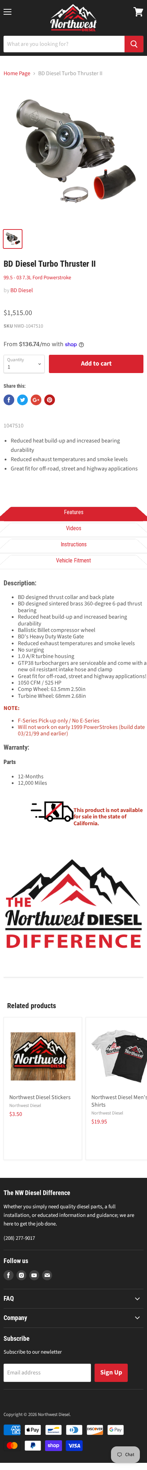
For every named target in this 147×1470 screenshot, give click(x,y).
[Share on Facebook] (9, 400)
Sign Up (111, 1372)
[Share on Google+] (36, 400)
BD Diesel (21, 290)
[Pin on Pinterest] (49, 400)
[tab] (73, 513)
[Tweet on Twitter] (22, 400)
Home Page (17, 73)
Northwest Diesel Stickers (40, 1097)
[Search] (134, 44)
